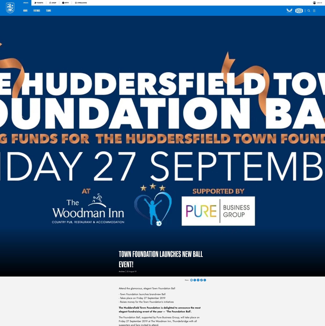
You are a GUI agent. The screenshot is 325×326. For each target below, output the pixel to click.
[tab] (25, 3)
